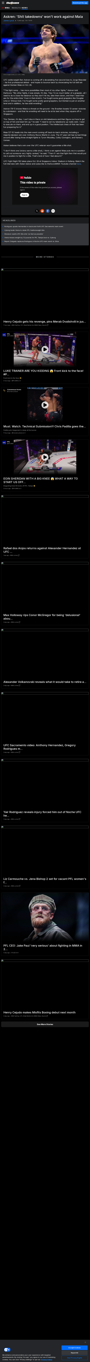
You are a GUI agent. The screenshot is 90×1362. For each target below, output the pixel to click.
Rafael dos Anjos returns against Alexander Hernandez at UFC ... (42, 550)
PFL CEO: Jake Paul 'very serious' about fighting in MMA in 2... (42, 947)
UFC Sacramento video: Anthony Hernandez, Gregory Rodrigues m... (39, 746)
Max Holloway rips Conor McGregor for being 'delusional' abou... (41, 616)
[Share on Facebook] (48, 211)
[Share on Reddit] (42, 211)
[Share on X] (37, 211)
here (79, 164)
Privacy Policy (46, 1359)
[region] (45, 1351)
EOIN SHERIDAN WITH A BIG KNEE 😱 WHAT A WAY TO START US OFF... (40, 480)
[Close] (85, 1342)
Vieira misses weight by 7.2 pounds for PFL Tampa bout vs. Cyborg (30, 237)
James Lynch (8, 21)
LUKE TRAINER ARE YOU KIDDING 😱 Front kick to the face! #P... (43, 372)
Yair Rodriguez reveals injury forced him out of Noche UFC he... (42, 813)
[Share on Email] (53, 211)
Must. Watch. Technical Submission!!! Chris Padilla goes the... (44, 426)
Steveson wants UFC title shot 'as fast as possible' (23, 234)
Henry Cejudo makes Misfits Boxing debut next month (39, 1012)
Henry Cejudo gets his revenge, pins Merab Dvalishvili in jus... (44, 321)
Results (16, 8)
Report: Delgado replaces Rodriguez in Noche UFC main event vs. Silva (31, 241)
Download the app (80, 3)
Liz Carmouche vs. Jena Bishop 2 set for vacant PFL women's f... (44, 880)
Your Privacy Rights (74, 1358)
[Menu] (3, 3)
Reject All (74, 1353)
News (25, 8)
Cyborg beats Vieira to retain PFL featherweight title (24, 230)
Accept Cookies (74, 1348)
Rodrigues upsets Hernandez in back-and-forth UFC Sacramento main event (33, 226)
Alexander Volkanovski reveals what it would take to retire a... (44, 682)
